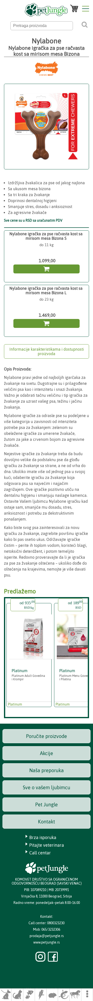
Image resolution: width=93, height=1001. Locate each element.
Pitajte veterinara (46, 845)
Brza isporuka (42, 837)
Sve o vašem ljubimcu (46, 787)
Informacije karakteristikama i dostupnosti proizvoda (46, 351)
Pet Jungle (46, 804)
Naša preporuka (46, 770)
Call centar (40, 852)
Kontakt (46, 821)
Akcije (46, 753)
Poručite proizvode (46, 736)
